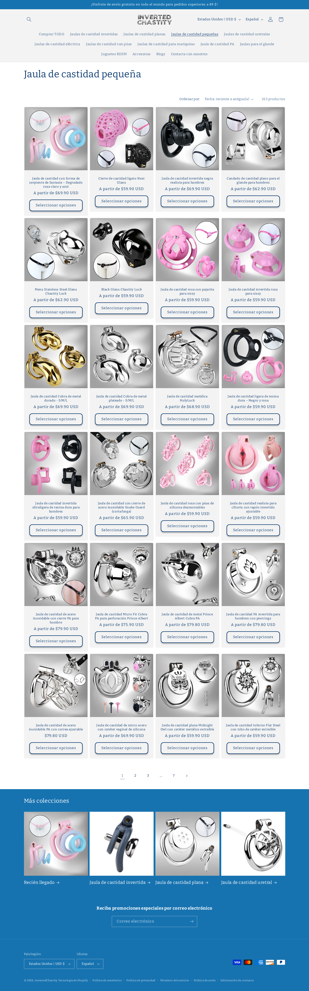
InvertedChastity (46, 980)
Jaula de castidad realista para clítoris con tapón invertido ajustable (253, 507)
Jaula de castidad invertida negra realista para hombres (187, 180)
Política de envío (205, 980)
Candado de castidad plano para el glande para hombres (253, 180)
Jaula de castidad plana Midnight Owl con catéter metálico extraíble (187, 727)
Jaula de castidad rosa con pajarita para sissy (187, 291)
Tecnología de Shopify (73, 980)
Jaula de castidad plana (179, 882)
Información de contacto (237, 980)
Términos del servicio (174, 980)
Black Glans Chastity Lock (121, 289)
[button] (29, 19)
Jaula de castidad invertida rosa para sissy (253, 291)
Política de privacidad (140, 980)
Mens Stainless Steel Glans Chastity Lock (56, 291)
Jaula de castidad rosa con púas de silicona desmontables (187, 505)
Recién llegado (39, 882)
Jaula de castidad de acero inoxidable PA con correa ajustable (56, 727)
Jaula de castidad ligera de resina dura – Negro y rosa (253, 398)
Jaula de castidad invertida (117, 882)
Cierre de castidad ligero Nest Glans (121, 180)
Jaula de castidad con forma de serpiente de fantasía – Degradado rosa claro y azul (56, 183)
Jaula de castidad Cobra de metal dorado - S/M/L (56, 398)
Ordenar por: (189, 99)
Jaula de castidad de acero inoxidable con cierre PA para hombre (56, 618)
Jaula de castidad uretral (246, 882)
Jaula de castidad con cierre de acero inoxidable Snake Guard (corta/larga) (121, 507)
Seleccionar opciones (56, 205)
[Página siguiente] (186, 776)
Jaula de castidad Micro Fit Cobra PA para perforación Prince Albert (121, 616)
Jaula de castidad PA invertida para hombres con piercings (253, 616)
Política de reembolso (107, 980)
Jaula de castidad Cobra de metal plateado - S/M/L (121, 398)
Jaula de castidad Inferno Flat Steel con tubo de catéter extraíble (253, 727)
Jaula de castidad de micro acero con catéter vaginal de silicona (122, 727)
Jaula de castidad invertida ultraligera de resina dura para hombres (56, 507)
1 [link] (122, 775)
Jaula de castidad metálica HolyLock (187, 398)
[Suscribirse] (192, 921)
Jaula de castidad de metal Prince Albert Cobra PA (187, 616)
